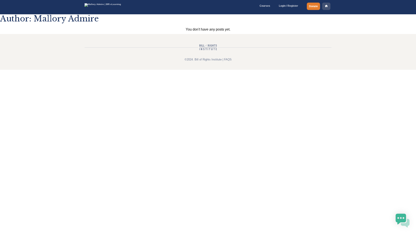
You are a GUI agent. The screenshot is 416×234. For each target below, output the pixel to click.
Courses (265, 5)
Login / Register (288, 5)
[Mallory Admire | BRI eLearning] (102, 4)
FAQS (228, 59)
